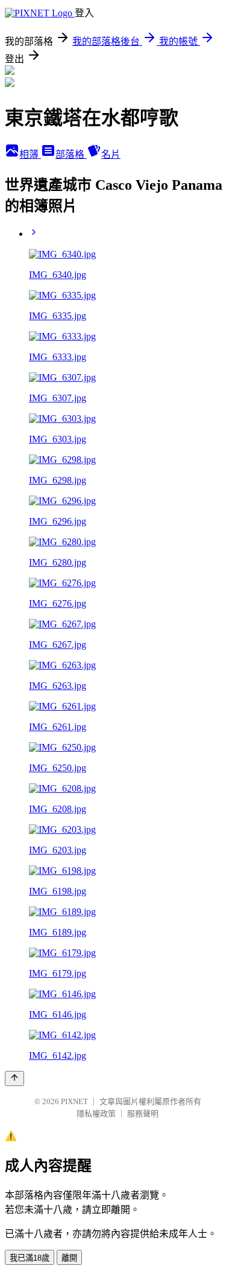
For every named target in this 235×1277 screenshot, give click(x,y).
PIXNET (74, 1101)
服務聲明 (142, 1113)
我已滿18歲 (29, 1257)
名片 (111, 154)
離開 (69, 1257)
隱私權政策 (96, 1113)
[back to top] (14, 1078)
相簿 (30, 154)
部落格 (71, 154)
